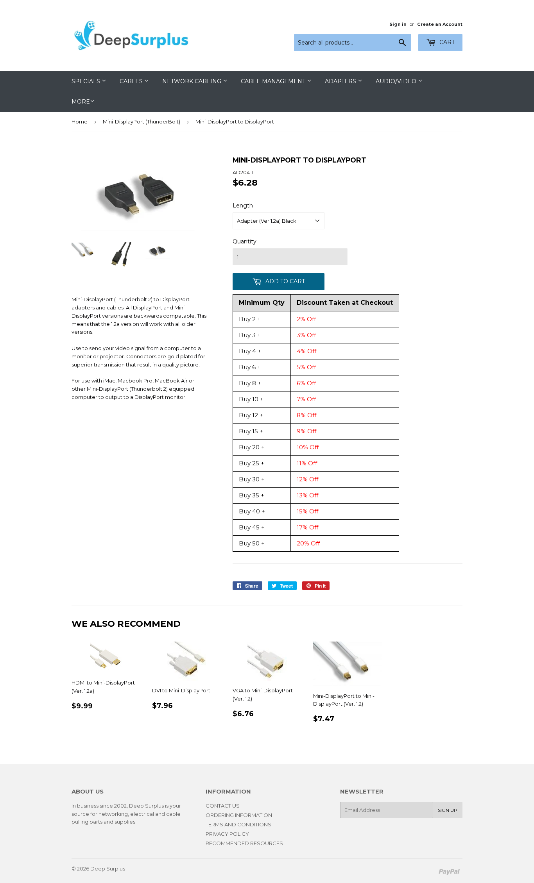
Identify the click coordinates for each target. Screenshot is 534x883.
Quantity (244, 241)
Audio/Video (397, 81)
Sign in (398, 24)
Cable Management (274, 81)
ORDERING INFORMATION (239, 815)
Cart (446, 42)
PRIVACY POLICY (227, 834)
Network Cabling (192, 81)
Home (80, 121)
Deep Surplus (107, 868)
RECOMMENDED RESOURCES (244, 843)
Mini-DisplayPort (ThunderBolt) (141, 121)
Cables (132, 81)
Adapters (341, 81)
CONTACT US (223, 806)
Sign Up (447, 810)
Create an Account (439, 24)
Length (243, 205)
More (81, 101)
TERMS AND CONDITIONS (238, 824)
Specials (87, 81)
